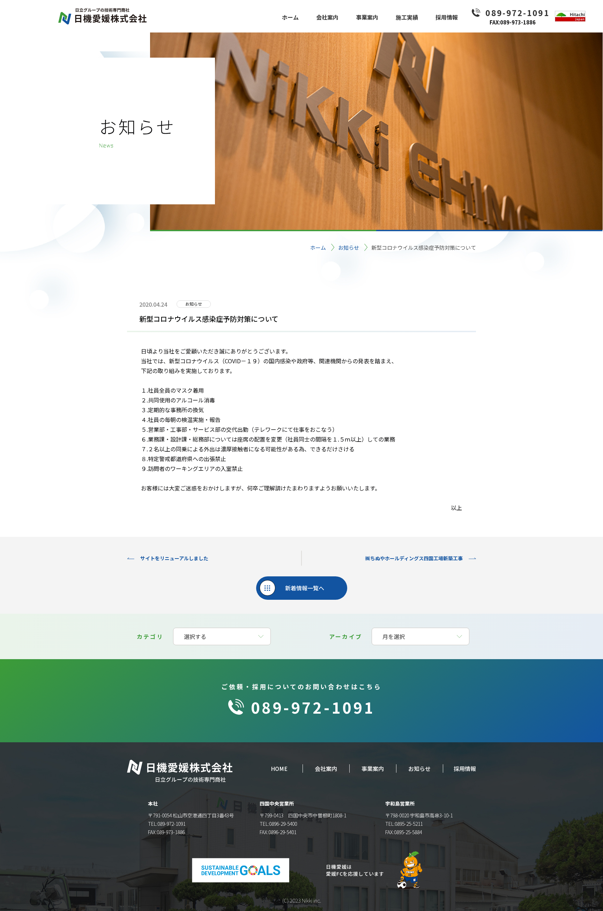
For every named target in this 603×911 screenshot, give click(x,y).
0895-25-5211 (409, 823)
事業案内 (373, 768)
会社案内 (326, 768)
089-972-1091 (312, 707)
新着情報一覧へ (304, 588)
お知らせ (348, 247)
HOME (279, 768)
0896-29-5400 (283, 823)
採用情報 (465, 768)
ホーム (318, 247)
